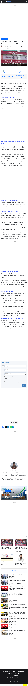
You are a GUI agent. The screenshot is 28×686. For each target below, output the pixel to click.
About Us (9, 677)
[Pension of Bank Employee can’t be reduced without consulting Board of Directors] (4, 632)
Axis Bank (14, 422)
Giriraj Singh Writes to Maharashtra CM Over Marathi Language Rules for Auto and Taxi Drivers (18, 620)
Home (3, 36)
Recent (14, 570)
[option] (14, 493)
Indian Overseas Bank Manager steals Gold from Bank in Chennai (20, 563)
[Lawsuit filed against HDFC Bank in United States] (4, 576)
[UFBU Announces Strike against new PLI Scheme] (7, 542)
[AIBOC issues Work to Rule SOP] (7, 557)
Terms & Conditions (16, 677)
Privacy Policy (23, 677)
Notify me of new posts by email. (14, 382)
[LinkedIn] (8, 427)
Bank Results (7, 36)
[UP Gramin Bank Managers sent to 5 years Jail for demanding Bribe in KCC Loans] (4, 614)
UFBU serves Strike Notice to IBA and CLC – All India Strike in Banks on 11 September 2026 (17, 588)
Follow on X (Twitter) (7, 76)
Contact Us (4, 677)
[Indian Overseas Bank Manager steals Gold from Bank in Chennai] (21, 557)
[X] (6, 427)
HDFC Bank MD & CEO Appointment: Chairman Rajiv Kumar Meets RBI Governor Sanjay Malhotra (17, 582)
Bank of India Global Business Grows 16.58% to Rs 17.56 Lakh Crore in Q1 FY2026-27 (14, 496)
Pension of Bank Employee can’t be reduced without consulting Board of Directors (17, 632)
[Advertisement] (14, 20)
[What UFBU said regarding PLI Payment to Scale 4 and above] (21, 542)
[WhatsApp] (11, 427)
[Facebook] (3, 427)
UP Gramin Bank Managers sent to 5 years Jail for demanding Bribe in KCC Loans (17, 614)
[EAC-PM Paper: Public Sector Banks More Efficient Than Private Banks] (4, 594)
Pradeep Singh (5, 46)
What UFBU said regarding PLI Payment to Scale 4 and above (21, 548)
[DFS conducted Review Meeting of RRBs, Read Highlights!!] (4, 600)
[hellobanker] (8, 1)
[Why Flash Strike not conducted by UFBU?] (4, 626)
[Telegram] (13, 427)
